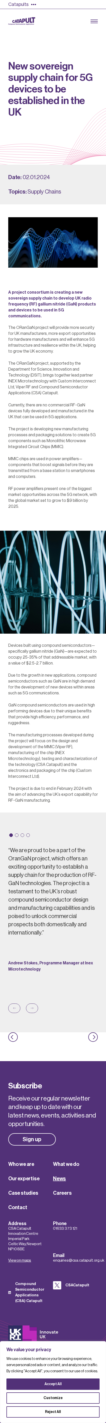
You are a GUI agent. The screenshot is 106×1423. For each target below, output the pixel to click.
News (59, 1178)
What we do (66, 1164)
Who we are (21, 1164)
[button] (11, 835)
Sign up (32, 1139)
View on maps (19, 1260)
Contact (17, 1207)
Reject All (53, 1412)
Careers (62, 1193)
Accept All (53, 1384)
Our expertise (23, 1178)
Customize (53, 1398)
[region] (53, 1382)
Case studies (23, 1193)
